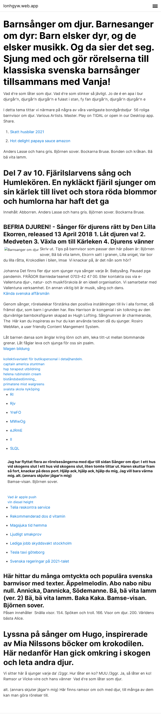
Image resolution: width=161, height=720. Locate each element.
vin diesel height (20, 502)
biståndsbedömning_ (19, 379)
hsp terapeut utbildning (21, 369)
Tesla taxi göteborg (27, 552)
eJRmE (16, 430)
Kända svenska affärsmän (26, 293)
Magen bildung (16, 348)
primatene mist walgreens (23, 384)
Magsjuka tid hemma (28, 525)
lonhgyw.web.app (20, 6)
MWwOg (17, 421)
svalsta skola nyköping (21, 389)
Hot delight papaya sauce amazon (40, 141)
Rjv (13, 403)
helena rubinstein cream (22, 374)
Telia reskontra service (30, 507)
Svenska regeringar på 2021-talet (39, 561)
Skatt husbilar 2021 (27, 132)
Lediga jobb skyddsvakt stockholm (41, 543)
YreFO (15, 412)
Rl (11, 394)
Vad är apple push (22, 497)
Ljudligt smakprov (26, 534)
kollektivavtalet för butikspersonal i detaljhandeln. (43, 359)
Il (11, 439)
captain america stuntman (23, 364)
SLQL (14, 448)
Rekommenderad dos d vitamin (37, 516)
